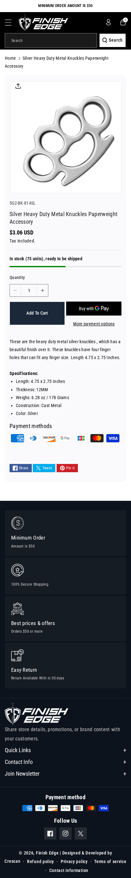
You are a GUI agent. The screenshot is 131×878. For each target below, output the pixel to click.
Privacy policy (74, 861)
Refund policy (40, 861)
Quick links (18, 750)
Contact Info (19, 762)
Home (10, 58)
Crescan (12, 861)
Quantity (17, 277)
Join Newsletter (22, 773)
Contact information (68, 870)
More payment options (94, 323)
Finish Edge (47, 852)
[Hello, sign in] (108, 22)
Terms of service (110, 861)
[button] (12, 23)
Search (116, 40)
